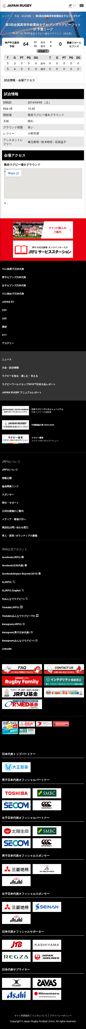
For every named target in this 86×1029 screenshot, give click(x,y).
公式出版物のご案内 (13, 511)
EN (74, 5)
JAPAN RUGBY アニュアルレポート (22, 392)
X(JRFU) (7, 582)
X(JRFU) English (11, 590)
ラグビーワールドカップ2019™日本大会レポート (29, 384)
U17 (4, 335)
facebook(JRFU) (11, 557)
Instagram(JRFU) (12, 624)
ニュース (7, 359)
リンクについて (39, 1015)
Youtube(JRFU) (10, 607)
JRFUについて (10, 469)
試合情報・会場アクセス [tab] (19, 80)
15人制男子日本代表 (13, 269)
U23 (4, 310)
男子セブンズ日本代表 (14, 277)
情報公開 (7, 478)
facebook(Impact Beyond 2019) (20, 573)
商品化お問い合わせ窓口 (15, 527)
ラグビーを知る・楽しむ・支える (20, 375)
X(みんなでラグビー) (13, 599)
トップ (5, 15)
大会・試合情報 (22, 15)
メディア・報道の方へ (14, 519)
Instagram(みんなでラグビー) (18, 640)
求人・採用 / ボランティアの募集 (19, 535)
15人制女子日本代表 (13, 293)
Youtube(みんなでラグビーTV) (18, 616)
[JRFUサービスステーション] (43, 249)
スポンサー (8, 494)
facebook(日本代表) (13, 565)
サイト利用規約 (22, 1015)
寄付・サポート (10, 502)
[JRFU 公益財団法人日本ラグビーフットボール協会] (17, 5)
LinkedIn (7, 649)
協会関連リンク (10, 486)
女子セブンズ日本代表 (14, 285)
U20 (4, 318)
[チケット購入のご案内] (43, 230)
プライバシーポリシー (61, 1015)
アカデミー (8, 343)
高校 (4, 326)
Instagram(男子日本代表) (16, 632)
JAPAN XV (8, 302)
